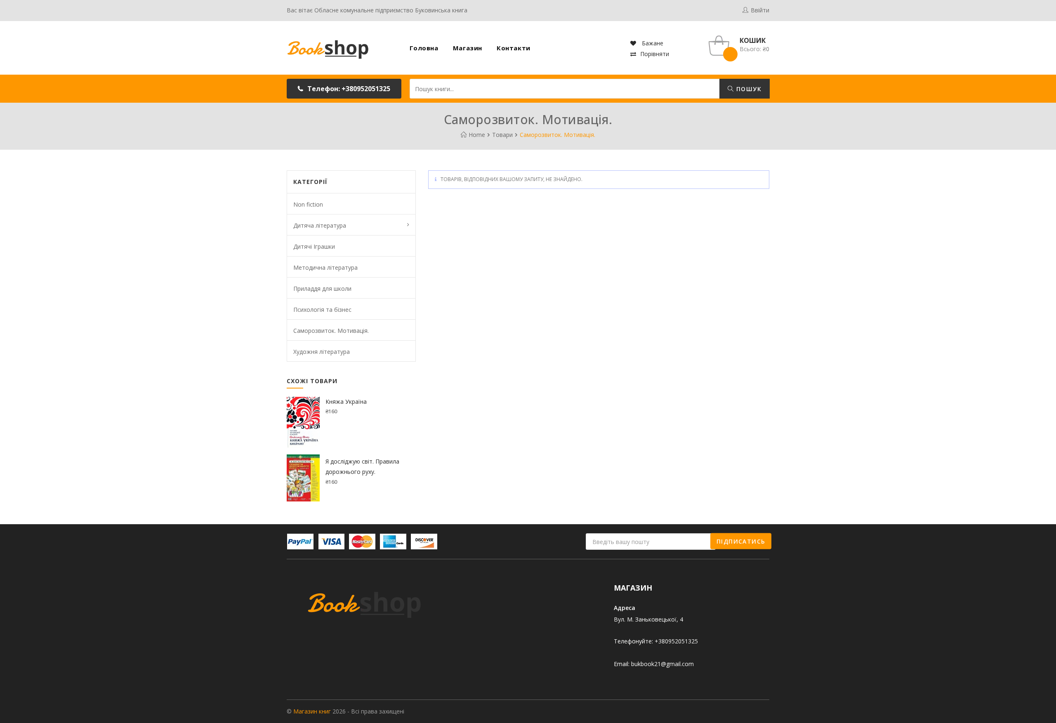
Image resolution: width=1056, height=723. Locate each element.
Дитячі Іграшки (314, 246)
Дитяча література (319, 225)
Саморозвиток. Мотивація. (331, 330)
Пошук (747, 89)
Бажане (651, 43)
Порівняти (654, 54)
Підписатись (741, 541)
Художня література (321, 352)
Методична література (325, 267)
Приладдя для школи (322, 288)
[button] (344, 89)
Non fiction (308, 204)
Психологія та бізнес (322, 309)
